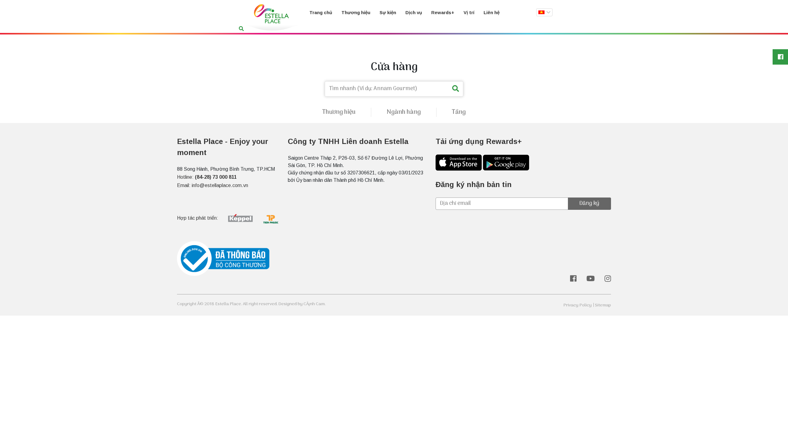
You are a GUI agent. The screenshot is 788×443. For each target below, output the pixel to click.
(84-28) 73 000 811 (216, 177)
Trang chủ (320, 12)
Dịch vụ (413, 12)
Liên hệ (492, 12)
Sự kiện (388, 12)
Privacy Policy (577, 305)
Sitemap (603, 305)
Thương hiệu (355, 12)
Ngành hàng (404, 112)
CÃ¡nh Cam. (315, 304)
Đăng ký (589, 203)
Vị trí (469, 12)
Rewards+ (442, 12)
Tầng (459, 112)
